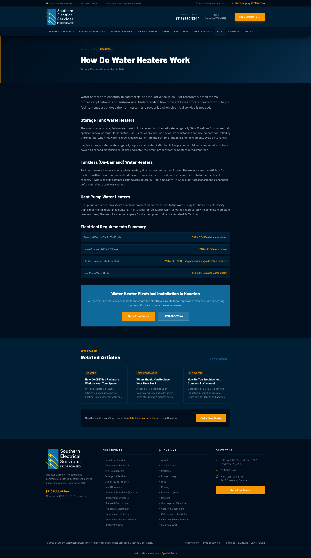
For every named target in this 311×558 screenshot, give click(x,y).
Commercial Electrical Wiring (120, 519)
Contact (249, 31)
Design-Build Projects (117, 481)
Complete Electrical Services (139, 418)
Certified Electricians (172, 508)
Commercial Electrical (117, 465)
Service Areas (201, 31)
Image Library (168, 476)
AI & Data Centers (147, 31)
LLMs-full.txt (258, 542)
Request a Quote (170, 492)
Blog (220, 31)
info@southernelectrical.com (212, 3)
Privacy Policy (191, 542)
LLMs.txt (243, 542)
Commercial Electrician (117, 514)
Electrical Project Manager (175, 519)
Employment (181, 31)
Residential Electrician (117, 508)
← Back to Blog (89, 49)
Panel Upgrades (113, 486)
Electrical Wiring (114, 524)
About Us (166, 459)
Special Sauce (169, 553)
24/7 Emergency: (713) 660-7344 (250, 3)
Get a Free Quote (138, 316)
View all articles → (220, 358)
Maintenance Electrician (174, 514)
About (165, 31)
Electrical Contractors (117, 497)
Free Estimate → (250, 16)
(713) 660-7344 (188, 18)
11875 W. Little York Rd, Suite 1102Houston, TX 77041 (239, 461)
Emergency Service (122, 31)
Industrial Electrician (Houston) (122, 492)
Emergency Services (116, 476)
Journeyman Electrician (174, 503)
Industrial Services (60, 31)
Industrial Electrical (115, 459)
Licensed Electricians (116, 503)
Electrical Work (169, 524)
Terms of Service (210, 542)
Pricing (165, 486)
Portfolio (233, 31)
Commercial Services (91, 31)
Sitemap (230, 542)
